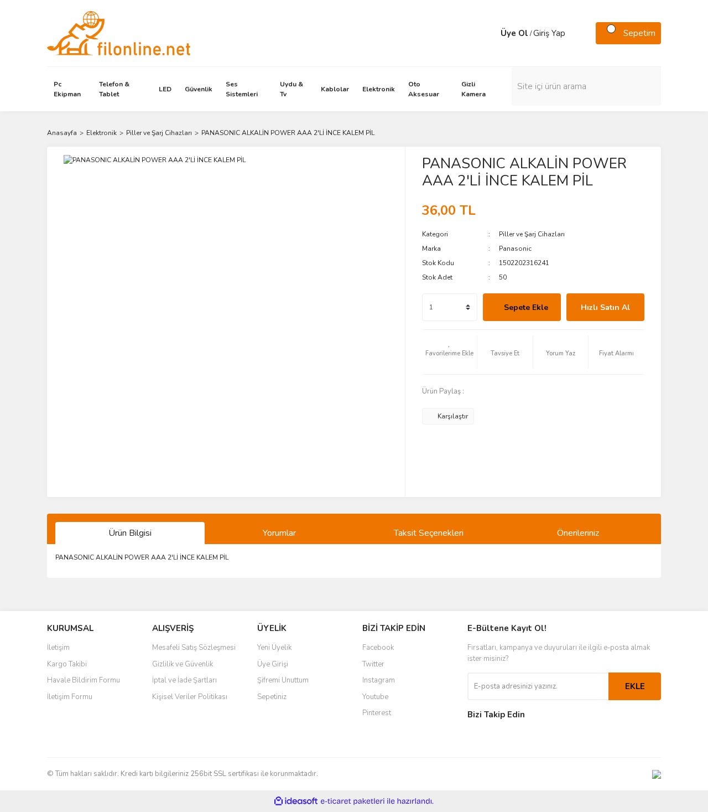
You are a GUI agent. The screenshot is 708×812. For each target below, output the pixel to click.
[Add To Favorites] (449, 352)
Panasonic (515, 248)
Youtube (375, 697)
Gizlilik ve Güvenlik (182, 664)
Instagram (378, 680)
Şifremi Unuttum (283, 680)
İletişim (58, 648)
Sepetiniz (272, 697)
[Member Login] (489, 33)
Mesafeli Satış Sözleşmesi (194, 648)
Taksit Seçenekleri (429, 533)
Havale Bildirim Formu (83, 680)
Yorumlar (279, 533)
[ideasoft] (296, 801)
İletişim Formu (69, 697)
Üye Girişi (272, 664)
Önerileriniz (578, 533)
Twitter (373, 664)
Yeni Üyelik (274, 648)
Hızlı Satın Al (605, 307)
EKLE (635, 686)
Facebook (378, 648)
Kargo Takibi (67, 664)
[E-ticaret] (352, 801)
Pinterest (376, 713)
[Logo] (118, 32)
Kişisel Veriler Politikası (189, 697)
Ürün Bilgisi (130, 533)
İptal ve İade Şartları (184, 680)
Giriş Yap (549, 33)
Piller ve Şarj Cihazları (532, 234)
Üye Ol (514, 33)
